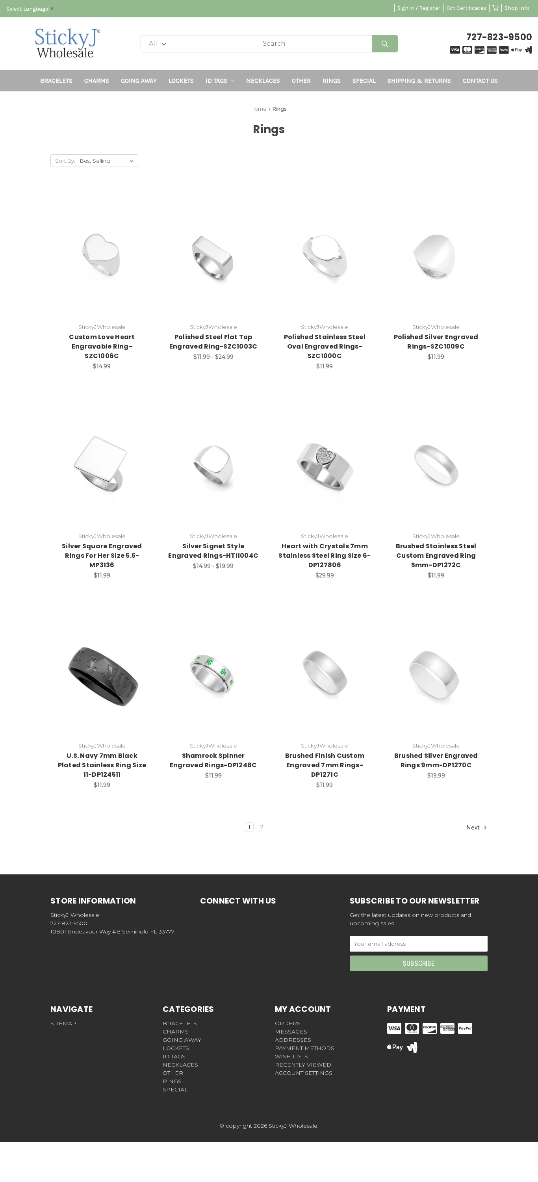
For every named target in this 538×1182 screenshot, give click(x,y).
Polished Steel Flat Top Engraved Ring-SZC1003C (213, 341)
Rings (332, 80)
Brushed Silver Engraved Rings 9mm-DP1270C (436, 760)
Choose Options (106, 257)
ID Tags (216, 80)
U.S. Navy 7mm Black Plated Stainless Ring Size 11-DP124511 (102, 765)
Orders (288, 1023)
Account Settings (303, 1072)
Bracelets (56, 80)
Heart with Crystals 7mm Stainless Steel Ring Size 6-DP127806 (324, 556)
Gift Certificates (466, 8)
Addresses (293, 1039)
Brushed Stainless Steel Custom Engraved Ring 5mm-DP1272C (436, 556)
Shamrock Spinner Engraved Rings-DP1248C (213, 760)
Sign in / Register (418, 8)
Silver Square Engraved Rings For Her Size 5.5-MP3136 (102, 556)
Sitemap (63, 1023)
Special (364, 80)
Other (301, 80)
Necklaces (263, 80)
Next (473, 827)
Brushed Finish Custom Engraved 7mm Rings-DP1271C (324, 765)
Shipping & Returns (419, 80)
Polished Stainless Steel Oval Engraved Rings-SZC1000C (324, 346)
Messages (291, 1031)
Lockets (181, 80)
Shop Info (517, 8)
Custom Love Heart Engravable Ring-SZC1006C (102, 346)
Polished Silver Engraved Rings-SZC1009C (436, 341)
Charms (96, 80)
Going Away (139, 80)
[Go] (385, 44)
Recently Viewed (303, 1064)
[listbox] (108, 161)
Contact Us (480, 80)
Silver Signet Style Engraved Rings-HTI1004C (213, 551)
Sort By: (65, 161)
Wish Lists (291, 1056)
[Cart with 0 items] (495, 8)
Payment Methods (304, 1048)
